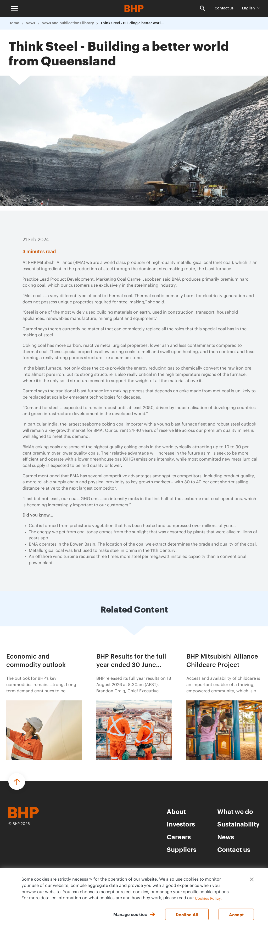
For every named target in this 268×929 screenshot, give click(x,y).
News (30, 23)
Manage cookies (130, 914)
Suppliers (181, 849)
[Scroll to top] (16, 781)
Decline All (187, 914)
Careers (179, 836)
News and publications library (68, 23)
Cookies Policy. (208, 898)
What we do (235, 811)
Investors (181, 824)
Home (13, 23)
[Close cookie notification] (252, 879)
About (176, 811)
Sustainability (238, 824)
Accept (236, 914)
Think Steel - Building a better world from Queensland (133, 23)
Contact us (224, 8)
